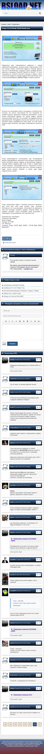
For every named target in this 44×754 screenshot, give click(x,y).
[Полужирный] (5, 321)
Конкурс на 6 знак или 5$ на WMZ (13, 296)
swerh (12, 643)
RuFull (12, 359)
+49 (7, 238)
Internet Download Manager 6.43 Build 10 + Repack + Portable (21, 291)
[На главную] (22, 5)
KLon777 (12, 407)
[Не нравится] (3, 238)
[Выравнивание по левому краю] (20, 321)
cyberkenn (13, 378)
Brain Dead (13, 675)
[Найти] (40, 13)
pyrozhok (13, 485)
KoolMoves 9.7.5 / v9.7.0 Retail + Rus (14, 288)
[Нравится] (10, 238)
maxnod (12, 660)
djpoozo (12, 443)
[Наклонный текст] (9, 321)
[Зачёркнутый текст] (16, 321)
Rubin (12, 466)
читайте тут (28, 269)
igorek (12, 517)
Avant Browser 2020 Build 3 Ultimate (14, 285)
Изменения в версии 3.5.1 (23, 694)
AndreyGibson (14, 427)
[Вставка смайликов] (31, 321)
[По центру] (23, 321)
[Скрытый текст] (35, 321)
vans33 (12, 707)
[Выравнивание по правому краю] (27, 321)
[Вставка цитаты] (38, 321)
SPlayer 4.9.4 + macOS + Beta (12, 293)
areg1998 (13, 590)
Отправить (12, 343)
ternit (11, 392)
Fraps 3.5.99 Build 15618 (18, 225)
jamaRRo (13, 559)
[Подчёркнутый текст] (12, 321)
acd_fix (12, 574)
